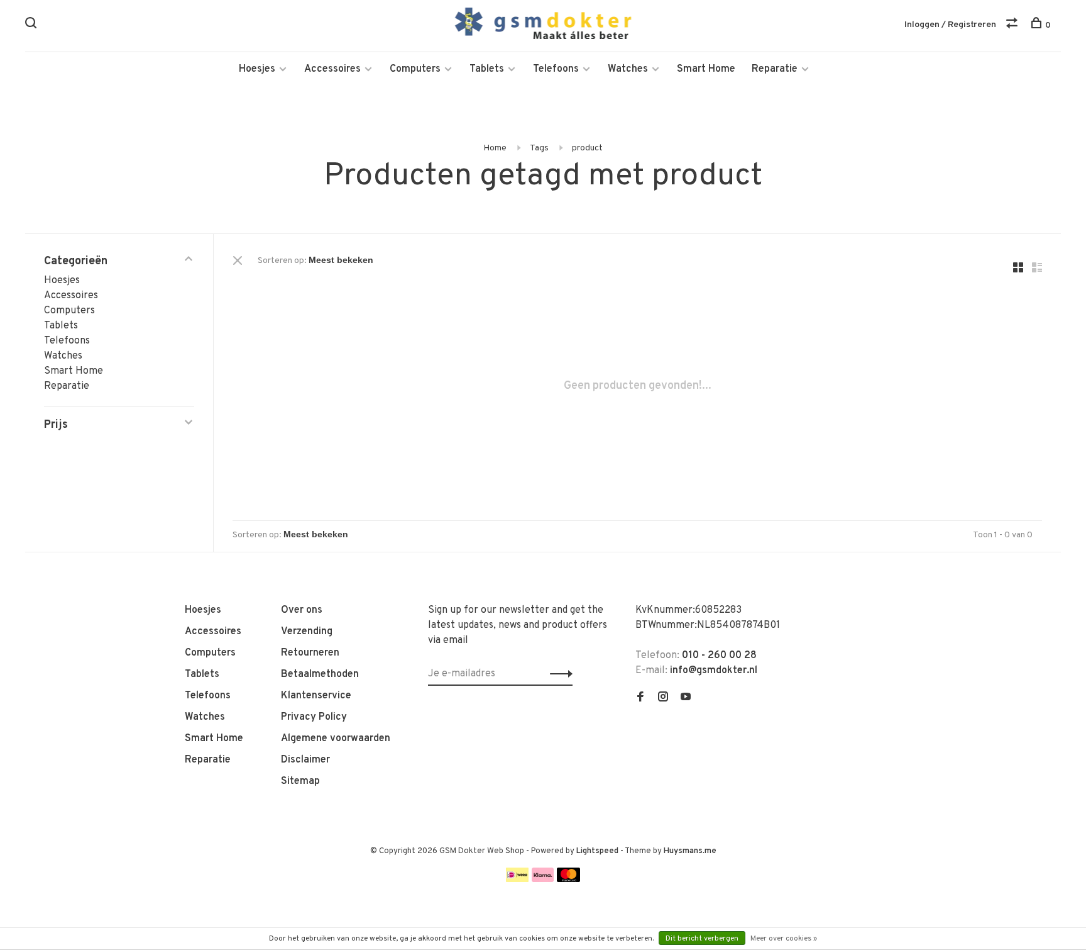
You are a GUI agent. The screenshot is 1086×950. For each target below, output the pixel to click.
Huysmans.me (690, 851)
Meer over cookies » (783, 939)
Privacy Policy (314, 717)
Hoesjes (257, 69)
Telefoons (556, 69)
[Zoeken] (32, 25)
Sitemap (300, 781)
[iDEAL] (517, 879)
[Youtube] (686, 698)
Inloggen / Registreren (950, 25)
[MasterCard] (568, 879)
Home (495, 148)
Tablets (486, 69)
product (587, 148)
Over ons (301, 610)
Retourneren (310, 653)
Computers (415, 69)
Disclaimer (305, 760)
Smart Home (706, 69)
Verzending (306, 631)
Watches (628, 69)
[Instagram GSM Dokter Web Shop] (663, 698)
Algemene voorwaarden (335, 738)
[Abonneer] (558, 674)
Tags (539, 148)
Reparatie (775, 69)
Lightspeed (597, 851)
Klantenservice (316, 696)
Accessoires (332, 69)
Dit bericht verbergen (702, 939)
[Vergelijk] (1013, 25)
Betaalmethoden (320, 674)
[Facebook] (640, 698)
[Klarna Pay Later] (543, 879)
